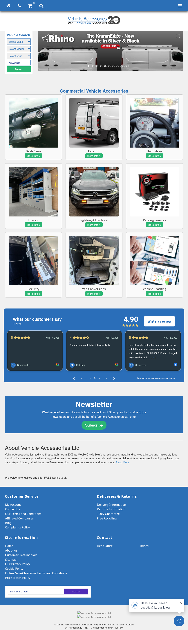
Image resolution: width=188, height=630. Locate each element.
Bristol (144, 546)
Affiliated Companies (19, 518)
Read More (122, 462)
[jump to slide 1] (93, 66)
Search (19, 69)
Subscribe (94, 425)
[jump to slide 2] (97, 66)
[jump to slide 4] (105, 66)
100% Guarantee (108, 514)
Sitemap (11, 560)
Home (9, 546)
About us (11, 550)
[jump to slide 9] (125, 66)
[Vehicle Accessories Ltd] (94, 25)
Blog (8, 523)
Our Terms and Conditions (23, 514)
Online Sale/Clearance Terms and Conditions (36, 573)
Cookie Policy (14, 569)
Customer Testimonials (21, 555)
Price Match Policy (17, 578)
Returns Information (111, 509)
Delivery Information (111, 505)
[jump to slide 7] (117, 66)
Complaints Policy (17, 527)
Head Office (105, 546)
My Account (13, 505)
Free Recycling (107, 518)
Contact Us (12, 509)
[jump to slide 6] (113, 66)
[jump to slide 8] (121, 66)
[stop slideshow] (129, 66)
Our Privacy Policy (17, 564)
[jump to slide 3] (101, 66)
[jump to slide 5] (109, 66)
